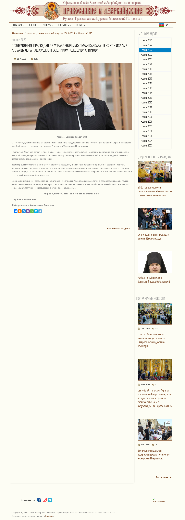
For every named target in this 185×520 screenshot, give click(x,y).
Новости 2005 (146, 135)
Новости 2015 (146, 88)
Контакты (80, 25)
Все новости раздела (118, 228)
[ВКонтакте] (15, 211)
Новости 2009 (146, 116)
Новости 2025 (146, 40)
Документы (63, 25)
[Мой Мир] (24, 211)
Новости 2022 (146, 54)
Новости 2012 (146, 102)
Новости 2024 (146, 45)
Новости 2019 (146, 69)
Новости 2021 (146, 59)
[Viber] (28, 211)
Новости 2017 (146, 78)
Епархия (17, 25)
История (47, 25)
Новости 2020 (146, 64)
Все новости (162, 477)
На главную (17, 33)
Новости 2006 (146, 131)
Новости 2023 (85, 33)
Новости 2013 (146, 97)
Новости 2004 (146, 140)
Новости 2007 (146, 126)
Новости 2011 (146, 107)
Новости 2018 (146, 73)
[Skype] (36, 211)
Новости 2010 (146, 112)
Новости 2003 (146, 145)
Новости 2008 (146, 121)
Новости (32, 25)
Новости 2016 (146, 83)
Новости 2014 (146, 92)
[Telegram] (40, 211)
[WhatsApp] (32, 211)
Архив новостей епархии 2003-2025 (56, 33)
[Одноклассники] (20, 211)
